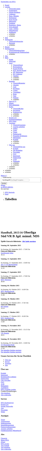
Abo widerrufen (6, 395)
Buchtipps (16, 88)
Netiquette (16, 161)
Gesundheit (16, 92)
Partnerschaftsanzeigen (8, 427)
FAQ (14, 154)
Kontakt (15, 139)
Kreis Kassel (13, 19)
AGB (15, 159)
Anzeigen (8, 363)
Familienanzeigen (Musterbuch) (11, 430)
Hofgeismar (13, 18)
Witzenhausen (13, 30)
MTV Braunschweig (7, 291)
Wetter (3, 412)
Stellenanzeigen (6, 423)
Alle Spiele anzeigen (29, 241)
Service (7, 362)
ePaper (3, 442)
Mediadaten (17, 138)
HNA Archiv (5, 444)
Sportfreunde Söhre (7, 253)
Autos (15, 130)
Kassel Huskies (18, 69)
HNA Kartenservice (7, 403)
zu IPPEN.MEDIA (7, 187)
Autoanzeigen (5, 421)
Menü (3, 175)
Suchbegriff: (6, 180)
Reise (15, 94)
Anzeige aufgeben (19, 127)
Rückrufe (12, 43)
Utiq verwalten (5, 380)
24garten (16, 85)
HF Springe (4, 306)
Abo (6, 365)
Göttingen (12, 14)
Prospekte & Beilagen (20, 136)
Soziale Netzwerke (7, 406)
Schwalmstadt (13, 27)
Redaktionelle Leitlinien (8, 377)
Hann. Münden (14, 16)
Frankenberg (13, 10)
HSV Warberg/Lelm (7, 318)
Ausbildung (4, 388)
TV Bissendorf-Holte (7, 345)
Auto (14, 87)
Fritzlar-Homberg (14, 12)
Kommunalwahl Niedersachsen (19, 52)
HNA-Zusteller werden (8, 389)
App (2, 408)
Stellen (15, 128)
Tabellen (16, 76)
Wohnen (15, 98)
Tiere (14, 96)
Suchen (4, 183)
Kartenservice (17, 112)
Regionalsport (17, 67)
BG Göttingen (17, 74)
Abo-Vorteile (5, 445)
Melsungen (12, 21)
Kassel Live (4, 404)
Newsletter (16, 152)
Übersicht (4, 438)
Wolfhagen (12, 32)
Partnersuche (17, 134)
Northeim (12, 23)
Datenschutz (17, 158)
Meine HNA (5, 440)
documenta (16, 110)
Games (15, 90)
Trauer (15, 132)
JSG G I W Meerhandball (9, 264)
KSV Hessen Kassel (19, 70)
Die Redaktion (17, 150)
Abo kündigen (5, 393)
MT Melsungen (18, 72)
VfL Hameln (5, 333)
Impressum (16, 156)
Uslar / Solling (13, 29)
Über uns (8, 360)
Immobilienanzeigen (7, 425)
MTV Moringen (6, 280)
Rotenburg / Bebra (15, 25)
